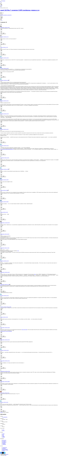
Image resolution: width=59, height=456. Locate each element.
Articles (3, 433)
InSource (1, 327)
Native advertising (5, 449)
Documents (4, 442)
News (3, 434)
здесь (18, 250)
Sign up (1, 412)
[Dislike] (1, 32)
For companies (4, 441)
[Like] (1, 29)
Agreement (3, 443)
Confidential (4, 444)
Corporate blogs (4, 447)
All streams (3, 0)
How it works (4, 440)
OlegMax (1, 371)
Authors (3, 436)
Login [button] (1, 5)
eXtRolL (1, 27)
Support (7, 454)
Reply (1, 33)
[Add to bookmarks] (3, 33)
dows (1, 57)
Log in (3, 429)
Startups (3, 450)
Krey (1, 36)
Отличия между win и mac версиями (6, 331)
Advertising (4, 448)
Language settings (3, 454)
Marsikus (1, 392)
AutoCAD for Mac (24, 329)
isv (0, 47)
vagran (1, 157)
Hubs (3, 435)
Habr (5, 455)
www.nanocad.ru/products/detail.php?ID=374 (7, 149)
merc (1, 68)
